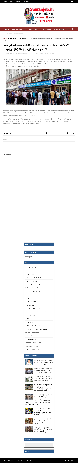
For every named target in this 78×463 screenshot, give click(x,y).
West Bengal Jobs (18, 29)
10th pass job (31, 267)
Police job (30, 322)
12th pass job (31, 271)
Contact (17, 1)
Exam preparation (33, 291)
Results (29, 336)
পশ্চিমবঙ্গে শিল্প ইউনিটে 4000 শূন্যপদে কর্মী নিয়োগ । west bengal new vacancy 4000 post (43, 362)
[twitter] (72, 460)
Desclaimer (26, 1)
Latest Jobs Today (33, 308)
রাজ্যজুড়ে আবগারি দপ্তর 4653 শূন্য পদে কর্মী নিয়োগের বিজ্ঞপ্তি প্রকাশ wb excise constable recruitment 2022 (43, 430)
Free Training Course (34, 301)
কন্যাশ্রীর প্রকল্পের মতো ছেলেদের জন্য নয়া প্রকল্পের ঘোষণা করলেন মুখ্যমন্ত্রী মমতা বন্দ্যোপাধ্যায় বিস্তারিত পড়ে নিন (43, 370)
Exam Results (31, 295)
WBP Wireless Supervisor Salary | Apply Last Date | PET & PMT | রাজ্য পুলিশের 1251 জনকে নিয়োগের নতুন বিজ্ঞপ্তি (43, 388)
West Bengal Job (33, 349)
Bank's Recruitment (34, 278)
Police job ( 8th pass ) (34, 325)
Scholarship (31, 339)
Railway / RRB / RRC (61, 29)
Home (5, 1)
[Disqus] (39, 212)
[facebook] (72, 1)
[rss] (65, 460)
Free (28, 298)
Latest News (21, 38)
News (27, 38)
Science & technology (14, 33)
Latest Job (30, 305)
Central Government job (36, 284)
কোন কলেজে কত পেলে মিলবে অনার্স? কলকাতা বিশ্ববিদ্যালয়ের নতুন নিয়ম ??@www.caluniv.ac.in (43, 378)
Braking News (12, 38)
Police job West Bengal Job (37, 329)
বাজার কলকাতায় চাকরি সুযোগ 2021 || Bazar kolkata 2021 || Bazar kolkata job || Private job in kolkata (43, 412)
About (11, 1)
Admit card (31, 274)
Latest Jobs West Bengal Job (37, 312)
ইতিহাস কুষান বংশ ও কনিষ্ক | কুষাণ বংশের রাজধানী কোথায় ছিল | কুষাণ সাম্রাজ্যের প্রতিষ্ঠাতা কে (42, 421)
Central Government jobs (40, 29)
